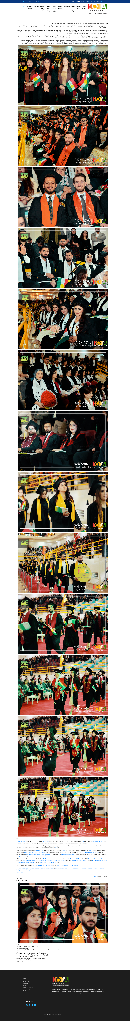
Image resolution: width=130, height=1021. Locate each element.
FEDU (85, 846)
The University (27, 980)
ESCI (73, 854)
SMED (56, 847)
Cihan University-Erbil (28, 862)
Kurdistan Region (97, 841)
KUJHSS (20, 856)
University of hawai (99, 868)
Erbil (83, 841)
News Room (19, 872)
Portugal (18, 870)
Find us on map (27, 990)
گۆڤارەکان (36, 6)
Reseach (25, 985)
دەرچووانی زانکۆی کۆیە (42, 8)
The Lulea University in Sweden (96, 858)
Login (36, 1)
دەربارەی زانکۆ (78, 7)
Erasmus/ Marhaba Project (45, 856)
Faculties (25, 983)
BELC (86, 850)
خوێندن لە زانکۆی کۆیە (73, 8)
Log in (96, 876)
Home (24, 978)
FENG (52, 846)
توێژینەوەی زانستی (29, 7)
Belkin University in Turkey (79, 860)
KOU (37, 846)
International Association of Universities (67, 865)
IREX (25, 852)
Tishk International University (48, 862)
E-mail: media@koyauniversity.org (80, 1)
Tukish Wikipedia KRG (61, 868)
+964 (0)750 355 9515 (96, 1)
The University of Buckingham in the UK (55, 860)
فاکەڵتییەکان (67, 6)
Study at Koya (26, 981)
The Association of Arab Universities (42, 865)
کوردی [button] (29, 1)
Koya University (20, 841)
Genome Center (39, 850)
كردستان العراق (27, 870)
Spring (63, 852)
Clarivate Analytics (66, 854)
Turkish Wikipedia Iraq (47, 868)
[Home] (97, 9)
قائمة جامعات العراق (23, 868)
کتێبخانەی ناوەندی (60, 7)
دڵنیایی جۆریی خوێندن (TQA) (54, 8)
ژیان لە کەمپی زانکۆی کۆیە (48, 8)
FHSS (23, 847)
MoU (44, 858)
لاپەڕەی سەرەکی (84, 7)
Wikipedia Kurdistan (86, 868)
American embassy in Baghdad (37, 852)
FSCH (71, 846)
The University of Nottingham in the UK (33, 860)
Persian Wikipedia (74, 868)
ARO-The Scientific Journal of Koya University (38, 854)
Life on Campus (27, 989)
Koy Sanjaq (46, 841)
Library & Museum (28, 987)
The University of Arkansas (89, 852)
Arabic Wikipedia (34, 868)
